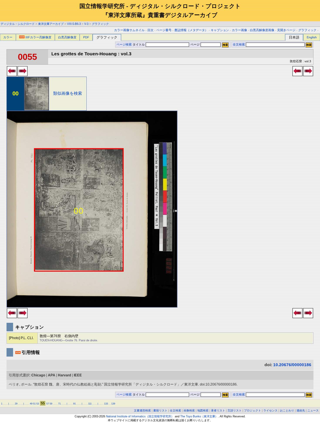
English (312, 37)
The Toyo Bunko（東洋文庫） (199, 416)
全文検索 (239, 44)
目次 (150, 30)
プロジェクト (252, 410)
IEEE (78, 375)
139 (113, 403)
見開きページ (286, 30)
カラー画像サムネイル (129, 30)
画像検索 (189, 410)
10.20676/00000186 (292, 364)
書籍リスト (160, 410)
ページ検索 (124, 44)
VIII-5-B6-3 (74, 23)
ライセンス (270, 410)
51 (34, 403)
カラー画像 (239, 30)
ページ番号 (164, 30)
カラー (7, 37)
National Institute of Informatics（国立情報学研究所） (140, 416)
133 (106, 403)
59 (51, 403)
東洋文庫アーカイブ (51, 23)
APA (51, 375)
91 (74, 403)
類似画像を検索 (67, 93)
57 (47, 403)
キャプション (220, 30)
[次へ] (22, 75)
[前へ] (12, 75)
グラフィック (100, 23)
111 (90, 403)
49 (31, 403)
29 (16, 403)
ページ (195, 44)
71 (59, 403)
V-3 (86, 23)
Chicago (38, 375)
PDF (86, 37)
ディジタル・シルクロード (18, 23)
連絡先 (300, 410)
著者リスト (218, 410)
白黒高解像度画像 (262, 30)
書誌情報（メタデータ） (191, 30)
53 (37, 403)
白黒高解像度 (67, 37)
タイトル (139, 44)
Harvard (64, 375)
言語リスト (234, 410)
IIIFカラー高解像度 (38, 37)
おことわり (287, 410)
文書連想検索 (142, 410)
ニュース (313, 410)
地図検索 (203, 410)
